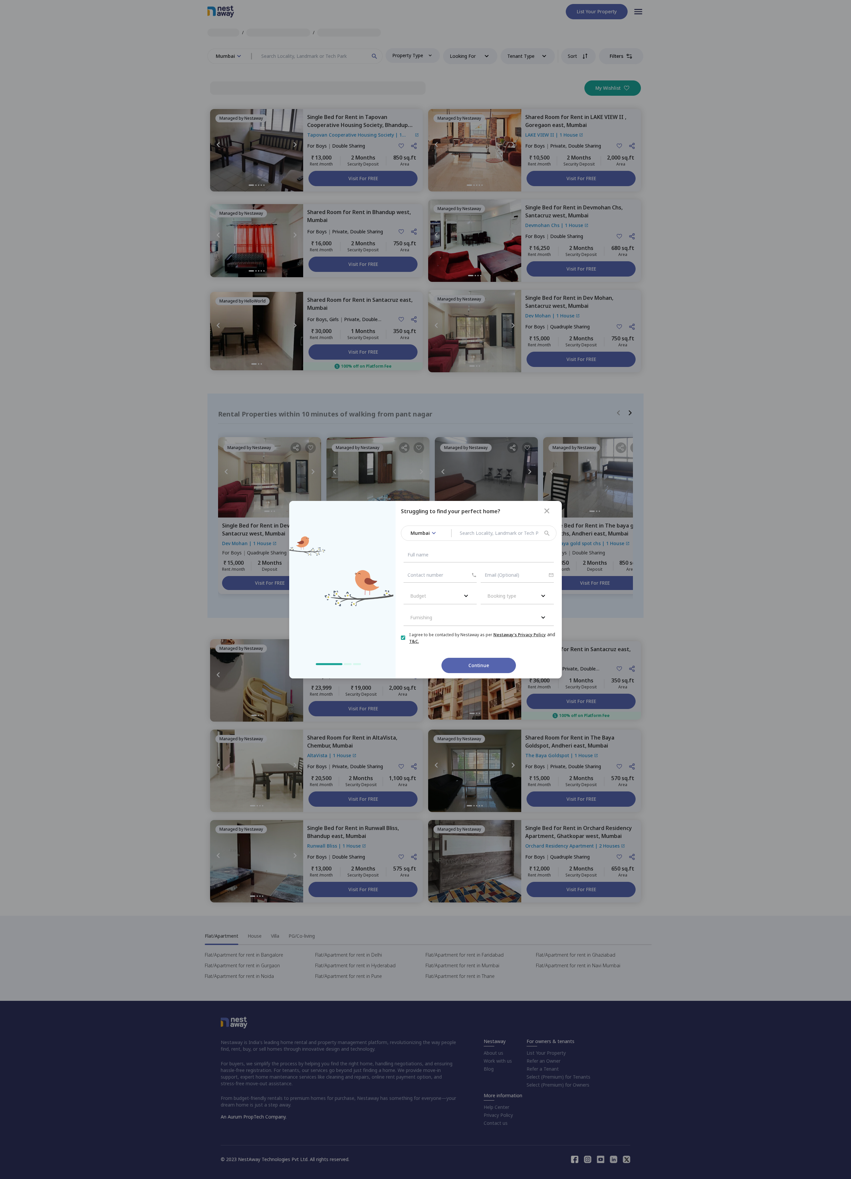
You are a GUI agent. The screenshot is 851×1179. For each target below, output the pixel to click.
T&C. (414, 641)
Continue (478, 665)
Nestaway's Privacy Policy (519, 635)
